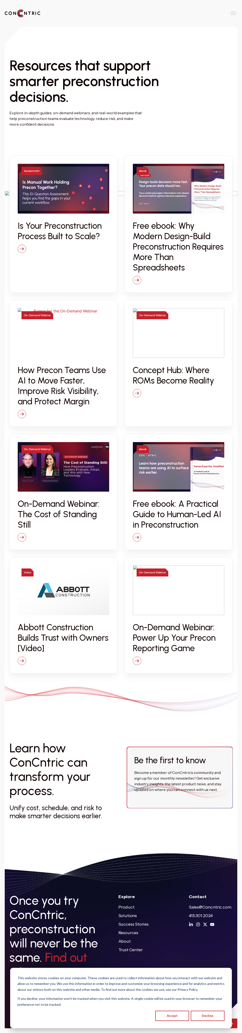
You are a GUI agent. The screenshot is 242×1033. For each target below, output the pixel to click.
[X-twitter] (205, 924)
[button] (233, 13)
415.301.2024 (201, 915)
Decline (207, 1016)
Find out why (48, 964)
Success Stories (133, 924)
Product (126, 907)
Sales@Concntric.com (210, 907)
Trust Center (130, 949)
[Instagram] (198, 924)
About (124, 941)
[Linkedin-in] (191, 924)
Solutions (127, 915)
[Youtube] (212, 924)
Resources (128, 932)
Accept (172, 1016)
